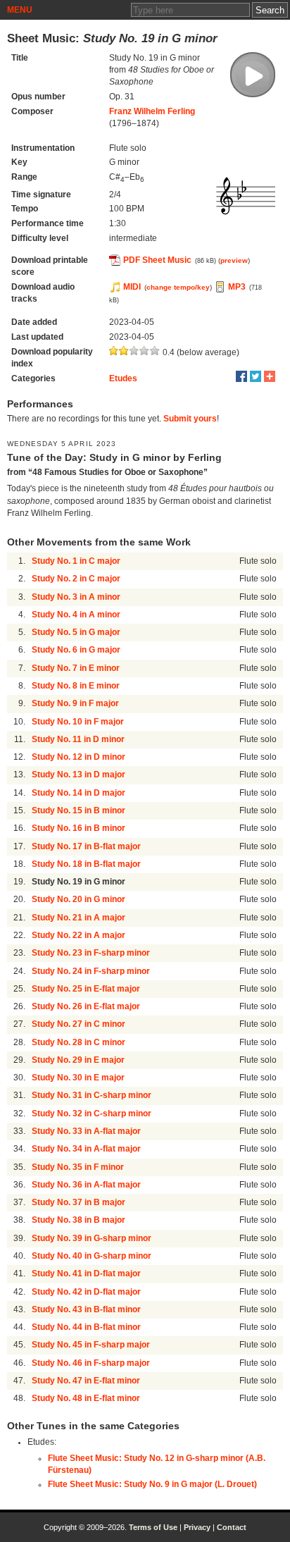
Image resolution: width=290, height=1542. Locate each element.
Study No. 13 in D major (78, 774)
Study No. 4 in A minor (76, 614)
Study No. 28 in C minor (78, 1042)
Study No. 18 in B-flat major (86, 864)
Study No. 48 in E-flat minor (86, 1398)
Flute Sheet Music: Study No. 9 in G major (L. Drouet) (152, 1484)
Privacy (197, 1527)
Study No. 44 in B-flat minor (86, 1327)
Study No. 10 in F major (78, 721)
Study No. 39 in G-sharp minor (91, 1238)
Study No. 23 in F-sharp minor (91, 953)
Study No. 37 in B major (78, 1202)
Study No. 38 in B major (78, 1220)
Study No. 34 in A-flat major (86, 1149)
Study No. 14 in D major (78, 793)
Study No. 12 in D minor (78, 757)
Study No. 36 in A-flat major (86, 1184)
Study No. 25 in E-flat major (86, 989)
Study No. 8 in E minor (76, 685)
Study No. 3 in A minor (76, 597)
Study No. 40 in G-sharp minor (91, 1256)
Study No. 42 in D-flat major (86, 1292)
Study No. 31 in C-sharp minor (91, 1095)
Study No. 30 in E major (78, 1077)
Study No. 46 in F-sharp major (91, 1363)
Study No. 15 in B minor (78, 810)
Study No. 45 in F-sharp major (91, 1344)
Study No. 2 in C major (76, 578)
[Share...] (269, 376)
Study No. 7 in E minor (76, 668)
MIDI (132, 287)
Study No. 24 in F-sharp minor (91, 971)
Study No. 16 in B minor (78, 828)
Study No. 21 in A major (78, 917)
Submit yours (190, 418)
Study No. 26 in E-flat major (86, 1006)
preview (234, 260)
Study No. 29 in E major (78, 1060)
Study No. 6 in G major (76, 650)
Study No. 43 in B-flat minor (86, 1309)
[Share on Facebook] (241, 376)
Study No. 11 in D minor (78, 739)
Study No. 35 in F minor (78, 1167)
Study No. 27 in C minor (78, 1024)
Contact (231, 1527)
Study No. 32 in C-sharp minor (91, 1113)
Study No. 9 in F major (75, 703)
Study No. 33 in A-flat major (86, 1131)
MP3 (237, 287)
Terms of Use (153, 1527)
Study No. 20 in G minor (78, 899)
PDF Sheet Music (157, 260)
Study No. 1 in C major (76, 561)
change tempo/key (178, 287)
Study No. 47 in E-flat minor (86, 1380)
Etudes (123, 378)
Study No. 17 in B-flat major (86, 846)
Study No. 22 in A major (78, 935)
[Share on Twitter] (255, 376)
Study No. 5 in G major (76, 632)
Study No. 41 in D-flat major (86, 1273)
